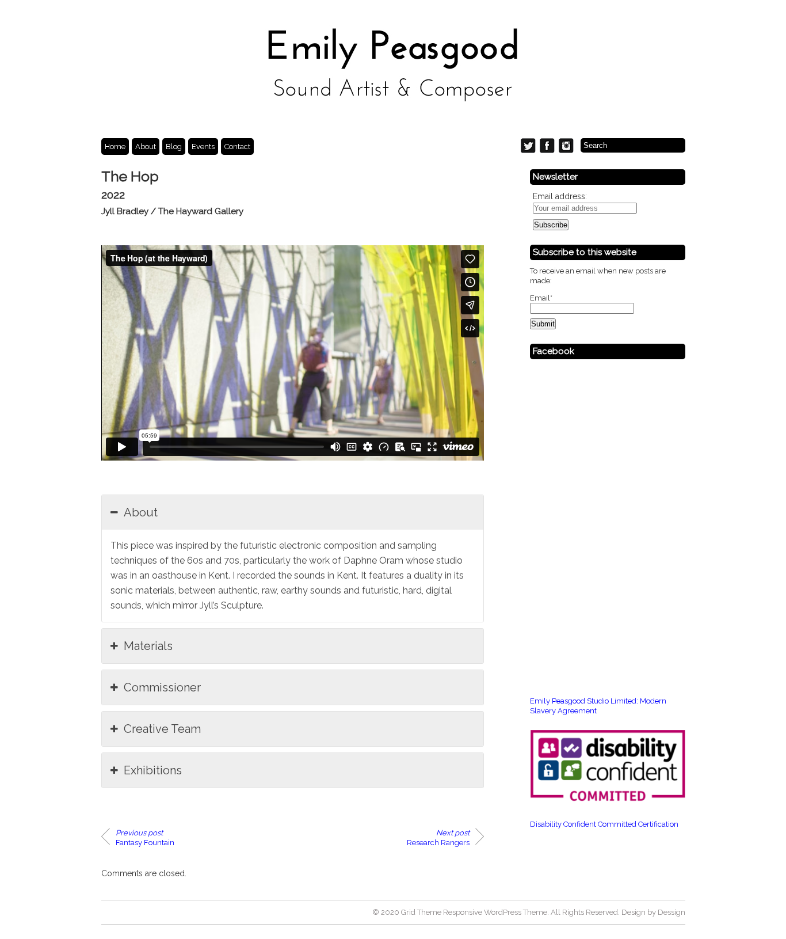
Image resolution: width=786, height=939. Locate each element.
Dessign (671, 912)
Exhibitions (153, 770)
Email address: (560, 196)
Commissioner (162, 687)
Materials (148, 646)
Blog (174, 146)
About (145, 146)
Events (203, 146)
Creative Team (162, 729)
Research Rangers (438, 837)
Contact (237, 146)
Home (115, 146)
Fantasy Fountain (145, 837)
